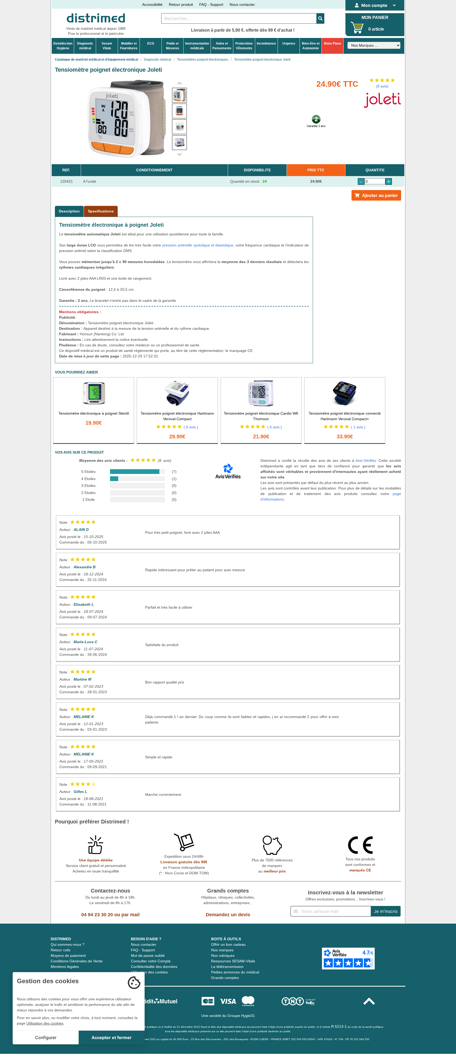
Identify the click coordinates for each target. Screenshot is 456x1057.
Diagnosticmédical (85, 46)
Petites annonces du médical (235, 972)
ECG (150, 43)
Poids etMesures (172, 46)
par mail (130, 914)
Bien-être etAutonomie (311, 46)
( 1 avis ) (358, 427)
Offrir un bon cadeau (228, 944)
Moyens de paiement (68, 955)
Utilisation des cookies (149, 972)
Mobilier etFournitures (128, 46)
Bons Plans (332, 43)
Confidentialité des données (154, 966)
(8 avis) (382, 86)
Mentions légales (65, 966)
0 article (376, 29)
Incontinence (266, 43)
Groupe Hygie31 (241, 1016)
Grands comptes (225, 978)
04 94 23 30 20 (97, 914)
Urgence (288, 43)
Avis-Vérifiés (365, 460)
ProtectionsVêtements (244, 46)
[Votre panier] (357, 27)
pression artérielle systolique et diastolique (198, 245)
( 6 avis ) (191, 427)
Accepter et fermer (112, 1037)
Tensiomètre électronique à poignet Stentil (94, 413)
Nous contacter (242, 4)
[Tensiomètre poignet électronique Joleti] (179, 95)
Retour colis (60, 950)
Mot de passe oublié (148, 955)
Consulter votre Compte (151, 961)
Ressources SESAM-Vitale (233, 961)
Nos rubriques (223, 955)
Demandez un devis (228, 914)
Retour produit (181, 4)
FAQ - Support (211, 4)
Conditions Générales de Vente (77, 961)
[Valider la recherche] (320, 18)
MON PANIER (375, 17)
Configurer (45, 1037)
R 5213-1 (339, 1026)
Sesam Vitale (107, 46)
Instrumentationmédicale (197, 46)
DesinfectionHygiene (62, 46)
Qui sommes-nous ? (67, 944)
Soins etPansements (221, 46)
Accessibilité (152, 4)
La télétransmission (227, 966)
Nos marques (222, 950)
